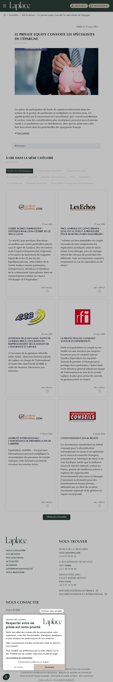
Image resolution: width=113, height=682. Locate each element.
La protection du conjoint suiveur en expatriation (78, 339)
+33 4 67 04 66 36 (67, 556)
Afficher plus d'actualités (56, 517)
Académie (11, 565)
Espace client (80, 6)
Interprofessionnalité (19, 568)
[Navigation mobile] (6, 6)
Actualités (12, 561)
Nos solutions (15, 557)
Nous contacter (100, 6)
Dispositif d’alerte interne (64, 676)
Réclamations (86, 676)
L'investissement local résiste (79, 438)
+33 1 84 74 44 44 (67, 569)
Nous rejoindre (15, 572)
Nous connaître (15, 550)
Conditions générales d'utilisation (39, 673)
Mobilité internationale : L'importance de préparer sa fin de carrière (29, 441)
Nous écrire (13, 610)
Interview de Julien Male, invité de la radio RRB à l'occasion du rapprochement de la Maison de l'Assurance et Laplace (29, 342)
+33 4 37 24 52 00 (67, 585)
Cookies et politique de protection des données (65, 669)
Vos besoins (13, 554)
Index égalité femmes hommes (34, 676)
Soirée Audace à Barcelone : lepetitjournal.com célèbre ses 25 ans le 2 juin (29, 231)
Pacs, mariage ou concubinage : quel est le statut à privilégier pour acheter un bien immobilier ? (82, 231)
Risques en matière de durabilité (75, 673)
